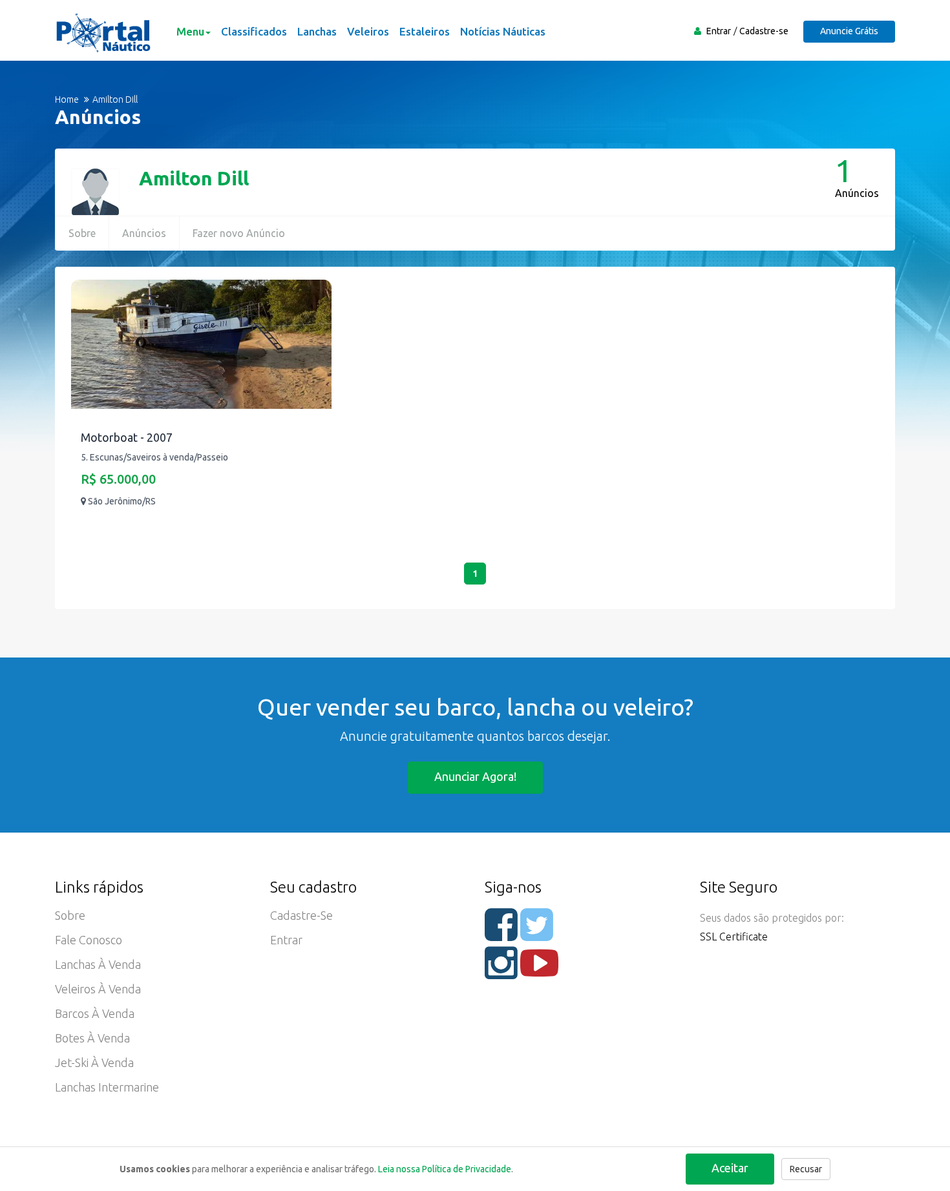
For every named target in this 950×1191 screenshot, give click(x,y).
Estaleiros (424, 31)
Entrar (718, 31)
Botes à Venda (92, 1037)
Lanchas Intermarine (107, 1087)
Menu (190, 31)
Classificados (254, 31)
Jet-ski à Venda (94, 1062)
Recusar (806, 1169)
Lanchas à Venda (98, 964)
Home (67, 99)
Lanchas (317, 31)
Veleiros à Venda (98, 988)
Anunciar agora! (475, 776)
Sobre (82, 233)
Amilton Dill (194, 178)
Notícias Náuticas (502, 31)
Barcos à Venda (94, 1013)
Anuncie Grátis (849, 31)
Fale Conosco (88, 939)
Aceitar (730, 1167)
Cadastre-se (763, 31)
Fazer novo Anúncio (239, 233)
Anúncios (144, 233)
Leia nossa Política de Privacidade (444, 1169)
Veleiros (368, 31)
